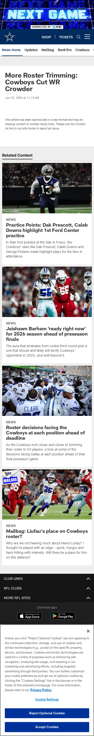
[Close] (88, 631)
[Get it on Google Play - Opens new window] (62, 618)
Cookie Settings (47, 699)
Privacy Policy (41, 690)
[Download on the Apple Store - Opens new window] (29, 616)
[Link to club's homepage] (9, 35)
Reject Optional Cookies (47, 713)
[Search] (79, 37)
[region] (47, 680)
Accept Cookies (47, 727)
